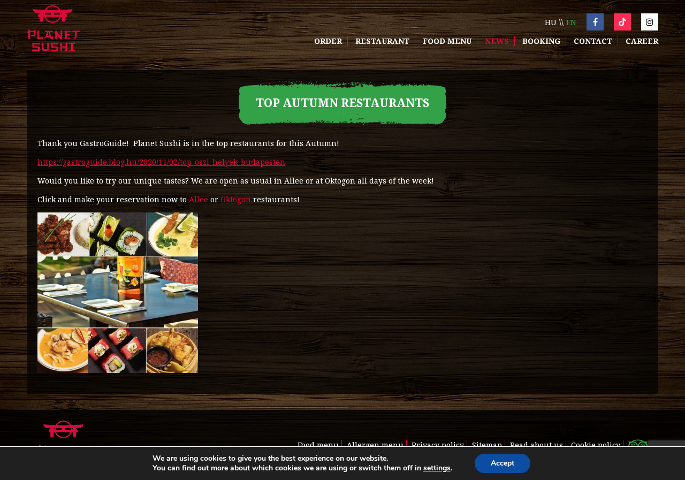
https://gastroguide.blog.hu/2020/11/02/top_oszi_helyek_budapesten (161, 162)
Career (642, 41)
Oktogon (235, 199)
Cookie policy (595, 445)
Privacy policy (438, 445)
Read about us (536, 445)
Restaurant (382, 41)
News (497, 41)
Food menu (447, 41)
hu (551, 22)
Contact (593, 41)
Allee (198, 199)
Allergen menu (375, 445)
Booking (541, 41)
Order (328, 41)
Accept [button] (502, 463)
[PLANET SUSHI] (53, 29)
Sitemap (487, 445)
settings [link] (437, 468)
